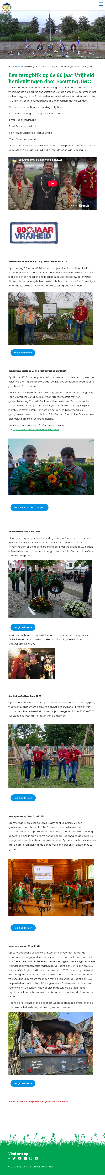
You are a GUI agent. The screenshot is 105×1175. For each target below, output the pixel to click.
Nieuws (19, 66)
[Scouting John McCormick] (7, 7)
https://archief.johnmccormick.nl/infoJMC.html (36, 429)
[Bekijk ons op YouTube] (20, 1158)
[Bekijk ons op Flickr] (25, 1158)
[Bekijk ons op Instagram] (30, 1158)
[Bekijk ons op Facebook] (9, 1158)
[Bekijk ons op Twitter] (13, 1158)
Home (11, 66)
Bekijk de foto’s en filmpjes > (29, 507)
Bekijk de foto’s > (23, 798)
